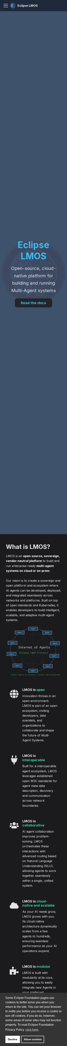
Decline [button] (12, 1039)
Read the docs (33, 303)
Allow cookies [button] (33, 1039)
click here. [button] (32, 1029)
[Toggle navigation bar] (6, 5)
